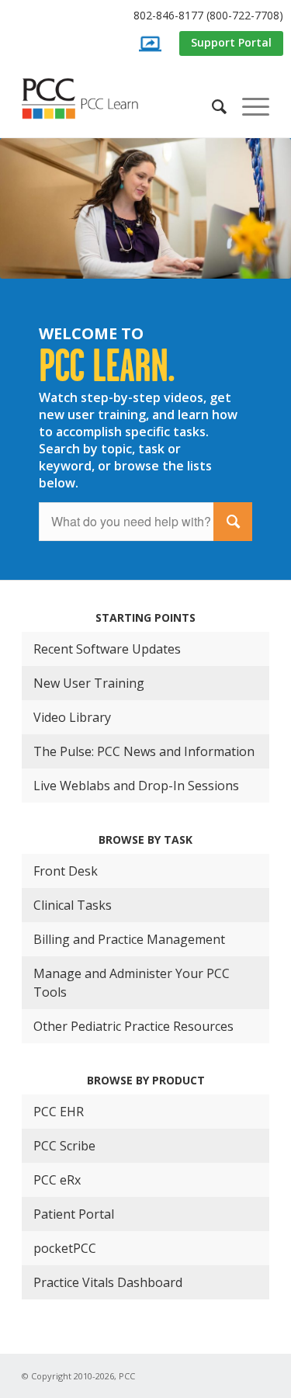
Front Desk (65, 870)
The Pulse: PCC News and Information (144, 751)
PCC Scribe (64, 1145)
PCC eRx (57, 1179)
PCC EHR (58, 1111)
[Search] (211, 106)
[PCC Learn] (91, 98)
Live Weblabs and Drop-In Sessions (136, 785)
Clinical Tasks (72, 905)
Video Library (72, 717)
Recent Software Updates (107, 648)
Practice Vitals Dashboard (107, 1282)
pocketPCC (64, 1248)
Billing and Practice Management (129, 939)
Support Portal (231, 42)
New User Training (88, 683)
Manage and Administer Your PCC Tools (131, 983)
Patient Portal (73, 1214)
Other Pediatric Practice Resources (133, 1026)
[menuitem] (149, 16)
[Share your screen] (149, 44)
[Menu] (248, 106)
